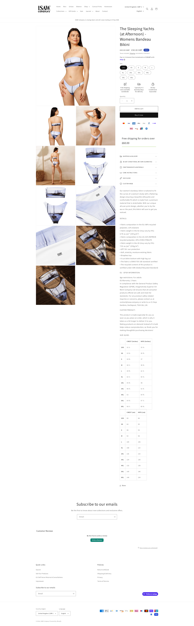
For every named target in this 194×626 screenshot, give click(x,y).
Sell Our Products (42, 573)
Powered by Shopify (55, 621)
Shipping (132, 53)
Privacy (100, 577)
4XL (147, 73)
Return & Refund (103, 570)
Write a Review (97, 540)
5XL (123, 78)
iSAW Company (45, 621)
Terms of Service (103, 581)
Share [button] (124, 486)
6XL (131, 78)
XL (123, 73)
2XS (123, 68)
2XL (131, 73)
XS (131, 68)
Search (38, 570)
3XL (139, 73)
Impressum (40, 581)
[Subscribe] (114, 516)
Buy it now (139, 115)
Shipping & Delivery (104, 573)
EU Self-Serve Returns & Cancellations (49, 577)
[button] (87, 6)
